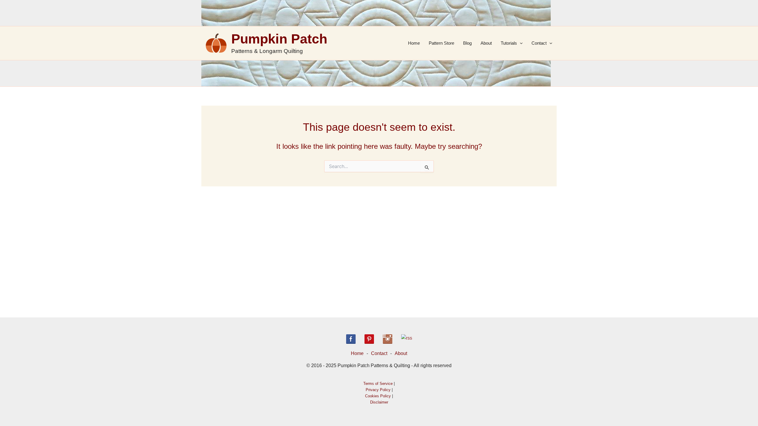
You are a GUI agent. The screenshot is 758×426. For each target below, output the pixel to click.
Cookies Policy (378, 396)
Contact (539, 43)
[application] (520, 43)
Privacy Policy (378, 390)
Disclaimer (379, 402)
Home (414, 43)
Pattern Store (441, 43)
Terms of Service (378, 383)
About (486, 43)
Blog (467, 43)
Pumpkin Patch (279, 38)
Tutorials (509, 43)
